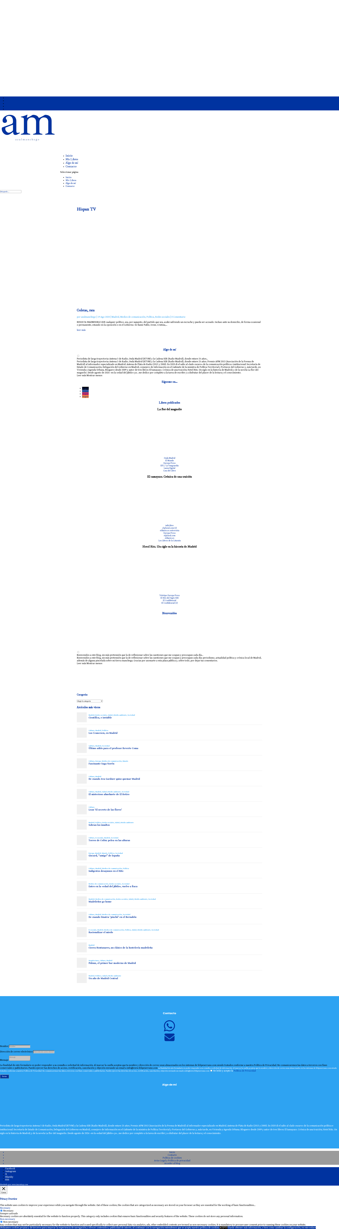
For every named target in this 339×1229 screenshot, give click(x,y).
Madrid (115, 317)
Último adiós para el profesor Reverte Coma (113, 748)
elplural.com (169, 535)
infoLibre (169, 525)
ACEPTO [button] (224, 1227)
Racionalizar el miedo (101, 932)
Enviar (4, 1076)
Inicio (68, 177)
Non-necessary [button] (7, 1219)
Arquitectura (94, 961)
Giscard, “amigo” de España (104, 856)
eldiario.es (169, 538)
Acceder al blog (172, 1163)
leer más (81, 330)
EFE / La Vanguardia (169, 465)
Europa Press (170, 463)
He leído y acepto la (234, 1070)
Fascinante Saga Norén (101, 764)
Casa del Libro (169, 470)
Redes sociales (162, 317)
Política (150, 317)
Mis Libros (71, 180)
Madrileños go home (100, 902)
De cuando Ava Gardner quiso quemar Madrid (114, 779)
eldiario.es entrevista (169, 530)
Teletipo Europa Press (169, 595)
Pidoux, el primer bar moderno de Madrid (112, 963)
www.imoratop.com (20, 1184)
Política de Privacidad (245, 1070)
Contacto (71, 166)
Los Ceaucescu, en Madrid (103, 733)
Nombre (4, 1046)
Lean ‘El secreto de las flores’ (105, 810)
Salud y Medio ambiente (117, 715)
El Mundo (169, 460)
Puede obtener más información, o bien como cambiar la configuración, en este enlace (272, 1227)
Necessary (8, 1210)
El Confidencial (169, 600)
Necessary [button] (5, 1208)
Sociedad (131, 715)
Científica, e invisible (100, 718)
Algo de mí (71, 183)
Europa (98, 761)
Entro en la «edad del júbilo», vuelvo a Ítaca (113, 886)
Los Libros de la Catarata (170, 540)
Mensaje (4, 1060)
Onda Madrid (169, 458)
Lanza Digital (169, 468)
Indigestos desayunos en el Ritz (106, 871)
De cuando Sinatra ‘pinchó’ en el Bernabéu (112, 917)
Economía (99, 838)
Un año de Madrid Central (103, 978)
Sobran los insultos (99, 825)
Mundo (125, 761)
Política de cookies (172, 1157)
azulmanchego (88, 317)
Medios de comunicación (132, 317)
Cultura (91, 731)
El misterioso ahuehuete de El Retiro (109, 794)
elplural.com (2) (169, 528)
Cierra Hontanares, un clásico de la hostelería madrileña (121, 948)
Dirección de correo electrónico (16, 1051)
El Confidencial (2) (169, 603)
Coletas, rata (86, 310)
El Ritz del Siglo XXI (169, 598)
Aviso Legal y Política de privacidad (172, 1160)
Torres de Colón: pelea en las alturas (109, 840)
